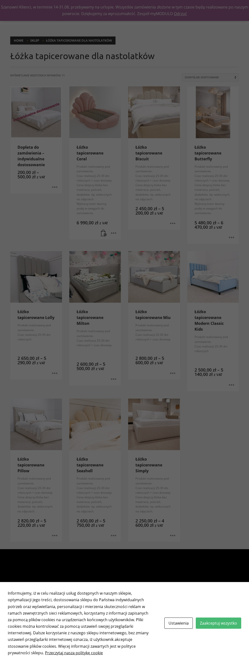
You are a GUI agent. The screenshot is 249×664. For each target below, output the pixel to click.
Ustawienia (179, 623)
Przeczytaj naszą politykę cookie (74, 652)
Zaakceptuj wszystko (218, 623)
